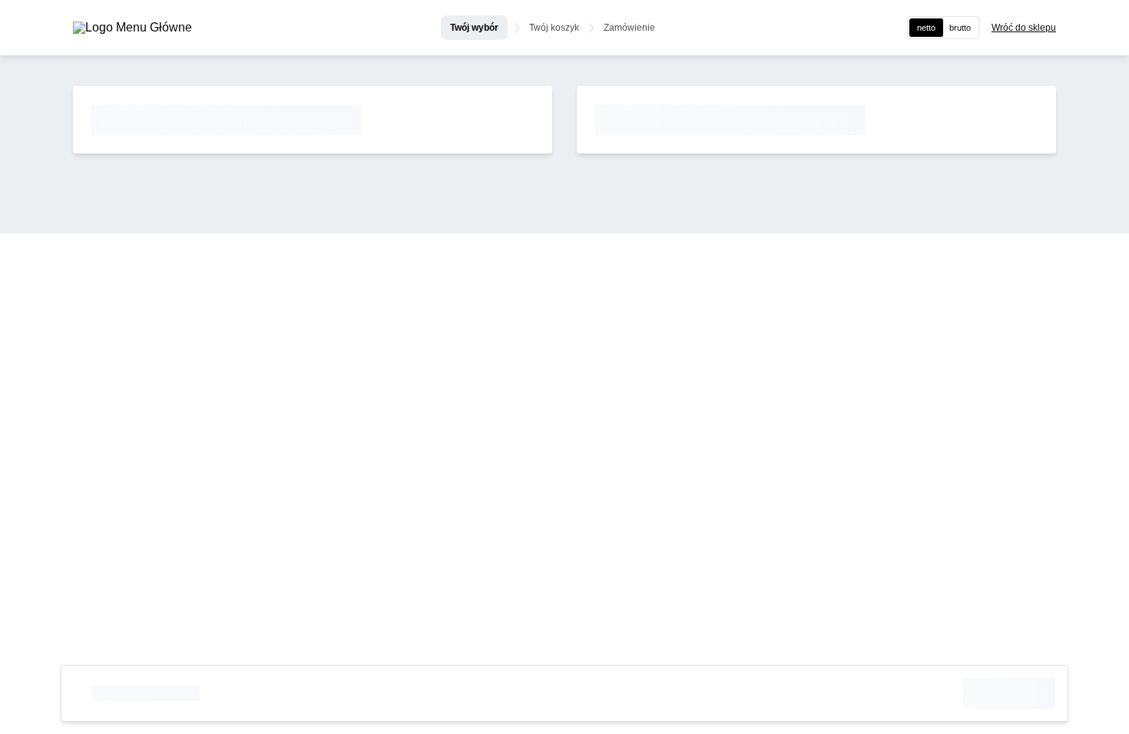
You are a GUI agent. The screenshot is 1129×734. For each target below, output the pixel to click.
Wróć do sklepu (1024, 27)
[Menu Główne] (132, 27)
